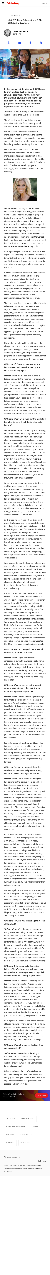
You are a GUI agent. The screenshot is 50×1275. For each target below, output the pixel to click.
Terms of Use (36, 1165)
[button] (25, 1157)
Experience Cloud (28, 1119)
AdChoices (9, 1172)
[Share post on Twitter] (9, 43)
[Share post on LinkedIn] (19, 43)
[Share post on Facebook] (30, 43)
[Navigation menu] (3, 3)
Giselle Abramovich (20, 32)
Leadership (15, 16)
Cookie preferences (9, 1168)
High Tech (35, 1127)
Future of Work (26, 1135)
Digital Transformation (15, 1127)
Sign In (44, 3)
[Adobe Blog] (28, 3)
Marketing (10, 1143)
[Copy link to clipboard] (41, 43)
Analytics (10, 1135)
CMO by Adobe (25, 1143)
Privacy (29, 1165)
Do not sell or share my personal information (29, 1168)
